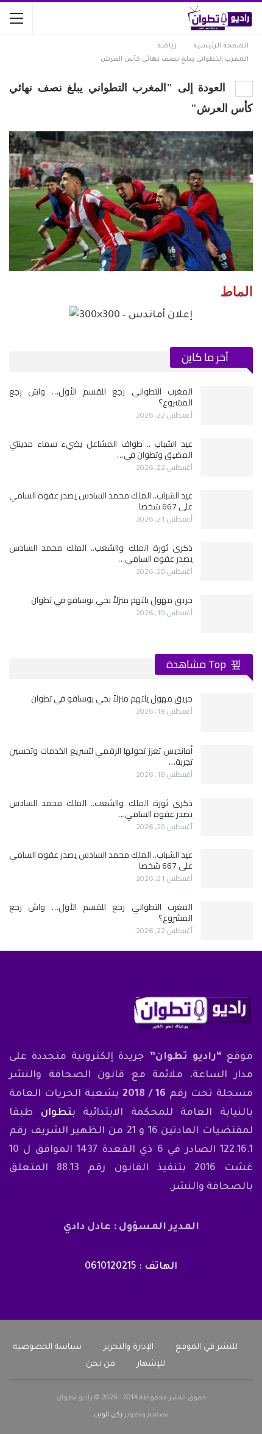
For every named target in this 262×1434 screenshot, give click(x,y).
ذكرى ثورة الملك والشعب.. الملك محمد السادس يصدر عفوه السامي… (101, 553)
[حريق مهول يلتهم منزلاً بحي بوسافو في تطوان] (226, 614)
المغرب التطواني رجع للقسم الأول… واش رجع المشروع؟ (101, 397)
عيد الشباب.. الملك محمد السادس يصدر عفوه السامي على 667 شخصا (101, 501)
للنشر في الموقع (206, 1347)
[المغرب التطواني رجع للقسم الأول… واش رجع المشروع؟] (226, 405)
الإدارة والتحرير (129, 1347)
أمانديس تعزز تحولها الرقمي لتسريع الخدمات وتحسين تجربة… (101, 756)
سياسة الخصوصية (47, 1347)
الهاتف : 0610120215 (131, 1266)
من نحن (100, 1364)
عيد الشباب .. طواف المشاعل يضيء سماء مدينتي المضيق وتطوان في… (101, 449)
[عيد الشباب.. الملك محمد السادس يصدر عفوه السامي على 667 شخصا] (226, 509)
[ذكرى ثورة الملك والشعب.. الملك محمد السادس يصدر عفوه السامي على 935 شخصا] (226, 561)
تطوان (56, 1113)
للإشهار (151, 1364)
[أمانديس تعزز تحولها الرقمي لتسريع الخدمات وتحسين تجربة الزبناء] (226, 764)
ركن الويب (107, 1415)
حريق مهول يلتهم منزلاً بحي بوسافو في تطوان (112, 600)
